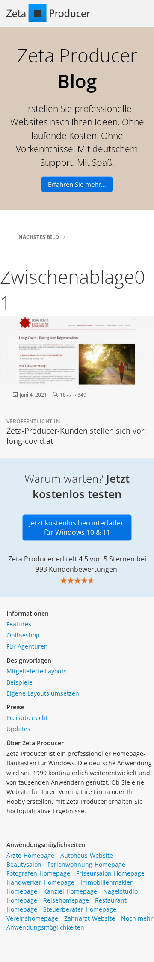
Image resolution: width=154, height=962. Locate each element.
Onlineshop (23, 635)
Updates (18, 729)
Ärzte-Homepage (30, 855)
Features (18, 624)
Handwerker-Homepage (40, 882)
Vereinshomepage (32, 918)
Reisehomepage (66, 900)
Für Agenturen (27, 646)
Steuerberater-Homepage (79, 909)
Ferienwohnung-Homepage (86, 864)
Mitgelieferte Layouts (36, 671)
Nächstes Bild (38, 237)
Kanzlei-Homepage (70, 891)
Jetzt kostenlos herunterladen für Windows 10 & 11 (77, 527)
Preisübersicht (27, 718)
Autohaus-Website (86, 855)
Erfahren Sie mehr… (77, 184)
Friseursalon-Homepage (110, 873)
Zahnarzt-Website (89, 918)
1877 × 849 (73, 394)
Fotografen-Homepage (38, 873)
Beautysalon (23, 864)
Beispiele (19, 682)
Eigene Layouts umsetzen (42, 693)
